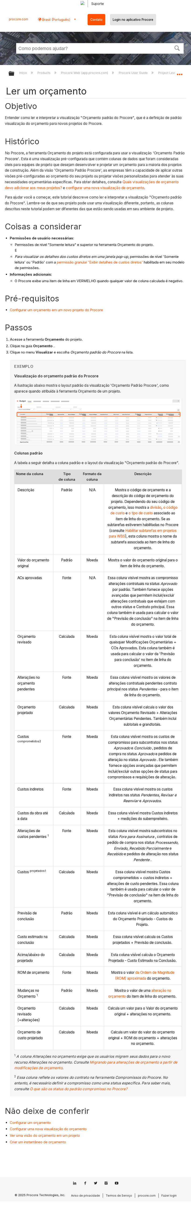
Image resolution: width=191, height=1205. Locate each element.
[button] (177, 47)
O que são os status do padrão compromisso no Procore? (78, 1089)
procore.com (18, 19)
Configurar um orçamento (30, 1122)
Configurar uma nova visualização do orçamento (48, 1129)
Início (23, 73)
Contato (96, 20)
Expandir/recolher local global (179, 72)
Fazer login (169, 1195)
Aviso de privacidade (85, 1195)
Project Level (168, 73)
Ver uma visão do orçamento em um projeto (45, 1135)
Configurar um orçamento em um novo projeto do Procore (56, 310)
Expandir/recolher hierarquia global (14, 73)
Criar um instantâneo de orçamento (38, 1142)
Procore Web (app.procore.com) (85, 73)
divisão (155, 507)
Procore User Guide (133, 73)
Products (44, 73)
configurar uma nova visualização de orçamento (105, 188)
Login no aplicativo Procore (133, 20)
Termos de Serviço (119, 1195)
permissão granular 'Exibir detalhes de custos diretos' (100, 262)
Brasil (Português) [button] (55, 20)
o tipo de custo (141, 513)
